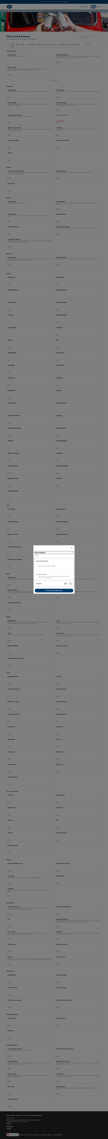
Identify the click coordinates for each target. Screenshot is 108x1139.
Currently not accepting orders (54, 590)
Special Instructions (42, 561)
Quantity (38, 583)
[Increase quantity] (70, 583)
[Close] (71, 547)
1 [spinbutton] (68, 583)
